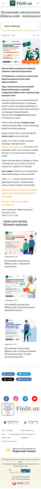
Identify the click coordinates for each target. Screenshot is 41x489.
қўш (22, 201)
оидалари (7, 196)
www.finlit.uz (35, 464)
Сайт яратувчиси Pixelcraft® (20, 477)
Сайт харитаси (27, 430)
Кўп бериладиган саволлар (11, 436)
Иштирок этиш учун (11, 201)
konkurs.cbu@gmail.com (12, 147)
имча (26, 201)
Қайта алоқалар (9, 441)
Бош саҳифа (7, 430)
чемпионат (31, 193)
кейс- (23, 193)
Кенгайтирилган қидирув (28, 436)
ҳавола (10, 179)
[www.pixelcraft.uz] (20, 483)
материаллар (8, 205)
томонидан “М (22, 190)
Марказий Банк (9, 190)
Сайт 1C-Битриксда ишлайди (20, 479)
